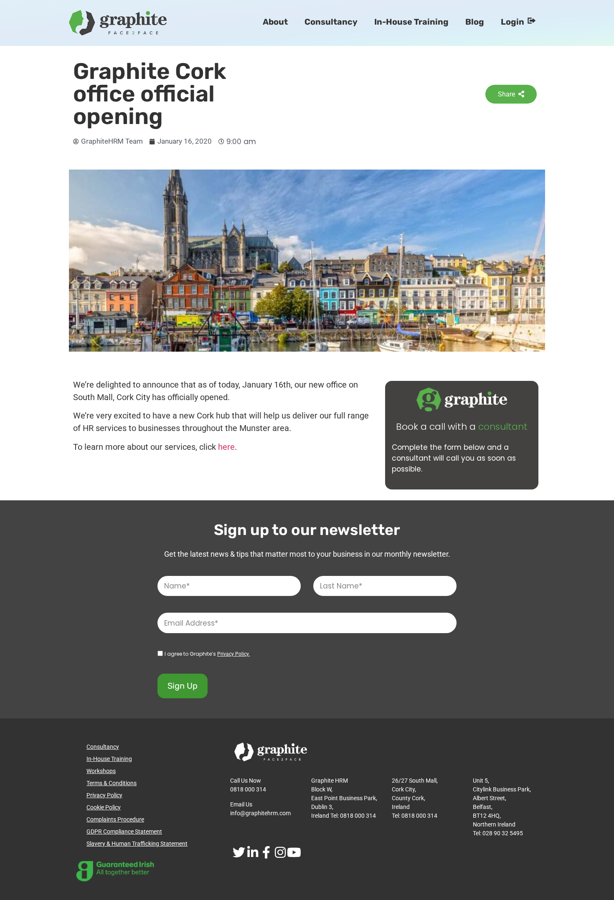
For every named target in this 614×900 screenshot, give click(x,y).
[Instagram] (280, 852)
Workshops (101, 771)
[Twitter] (239, 852)
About (275, 22)
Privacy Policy (104, 795)
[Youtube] (294, 852)
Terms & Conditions (111, 783)
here (226, 447)
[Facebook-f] (266, 852)
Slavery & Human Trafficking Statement (137, 843)
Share (506, 94)
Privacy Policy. (233, 654)
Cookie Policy (103, 807)
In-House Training (411, 22)
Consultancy (331, 22)
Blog (474, 22)
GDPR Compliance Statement (124, 831)
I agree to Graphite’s (207, 653)
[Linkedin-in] (252, 852)
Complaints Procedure (115, 819)
